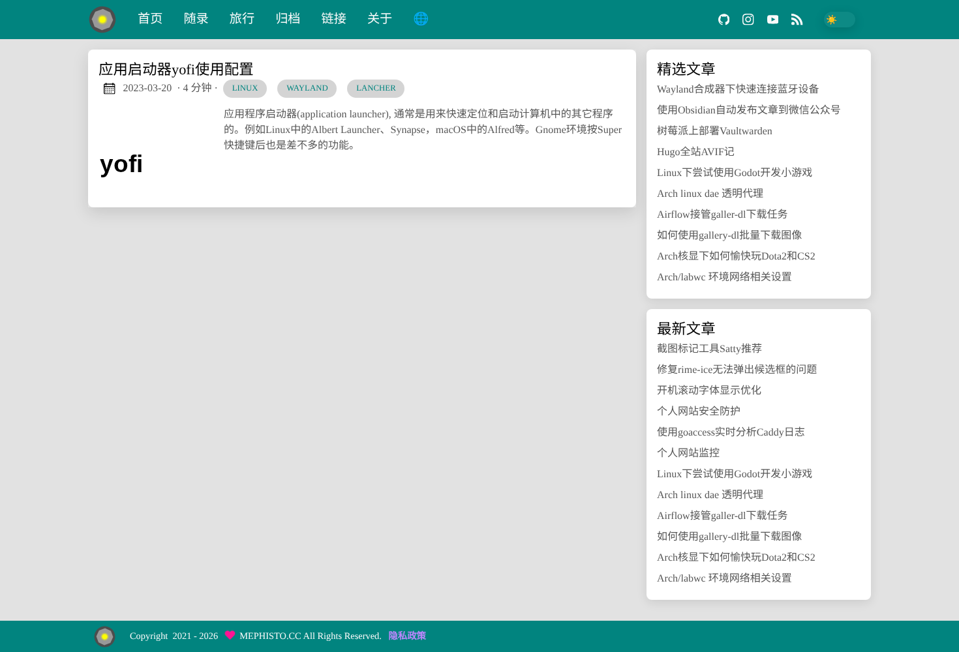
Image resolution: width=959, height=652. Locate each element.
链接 (334, 19)
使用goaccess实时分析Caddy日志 (731, 432)
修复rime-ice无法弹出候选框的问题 (737, 370)
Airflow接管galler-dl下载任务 (722, 214)
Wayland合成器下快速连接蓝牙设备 (738, 89)
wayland (307, 88)
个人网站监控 (688, 453)
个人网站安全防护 (698, 411)
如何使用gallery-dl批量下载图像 (729, 235)
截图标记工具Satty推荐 (709, 349)
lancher (375, 88)
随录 (195, 19)
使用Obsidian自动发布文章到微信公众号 (749, 110)
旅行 (242, 19)
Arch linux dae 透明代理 (710, 194)
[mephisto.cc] (107, 19)
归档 (287, 19)
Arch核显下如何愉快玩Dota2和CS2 (736, 256)
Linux (245, 88)
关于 (379, 19)
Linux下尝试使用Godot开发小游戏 (734, 173)
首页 (150, 19)
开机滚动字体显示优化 (709, 390)
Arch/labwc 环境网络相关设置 (724, 277)
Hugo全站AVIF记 (696, 152)
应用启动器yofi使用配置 (176, 69)
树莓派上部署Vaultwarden (714, 131)
